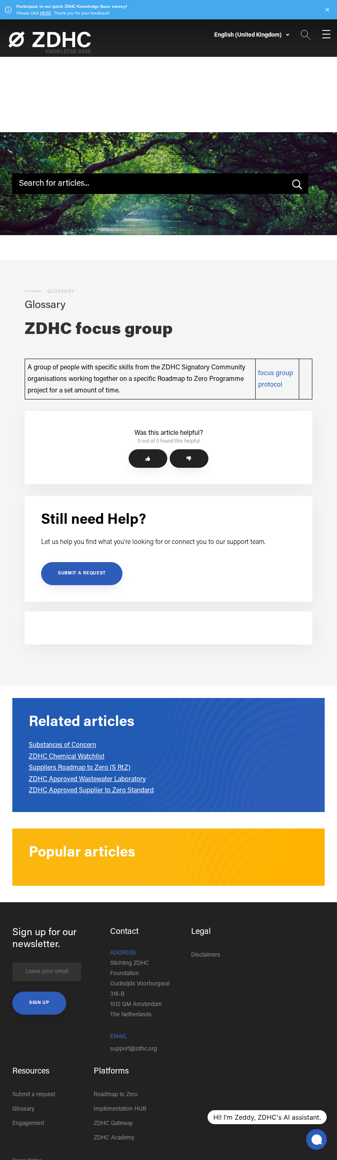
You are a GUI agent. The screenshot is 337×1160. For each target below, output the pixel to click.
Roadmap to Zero (116, 1095)
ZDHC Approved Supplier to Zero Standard (91, 790)
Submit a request (82, 573)
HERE (45, 13)
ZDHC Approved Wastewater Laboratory (87, 779)
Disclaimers (205, 955)
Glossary (23, 1109)
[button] (148, 458)
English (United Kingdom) (248, 35)
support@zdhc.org (133, 1049)
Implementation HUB (120, 1109)
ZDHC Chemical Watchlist (66, 757)
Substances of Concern (62, 745)
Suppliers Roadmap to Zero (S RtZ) (79, 768)
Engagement (28, 1124)
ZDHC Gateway (113, 1124)
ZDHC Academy (114, 1138)
